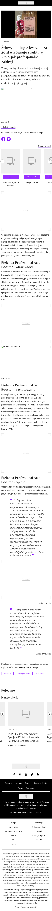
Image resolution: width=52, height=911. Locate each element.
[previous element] (2, 169)
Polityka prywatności (39, 783)
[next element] (50, 169)
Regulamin (9, 783)
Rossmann (40, 674)
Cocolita (38, 840)
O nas (27, 783)
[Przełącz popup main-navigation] (3, 3)
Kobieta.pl (39, 822)
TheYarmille (45, 603)
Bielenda (7, 674)
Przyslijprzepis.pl (38, 835)
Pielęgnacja (12, 729)
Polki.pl (13, 835)
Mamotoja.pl (13, 827)
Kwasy (46, 418)
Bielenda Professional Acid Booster (16, 271)
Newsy (6, 42)
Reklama (19, 783)
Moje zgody (29, 788)
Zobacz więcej (44, 146)
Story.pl (13, 844)
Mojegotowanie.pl (38, 827)
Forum (20, 788)
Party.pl (39, 831)
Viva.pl (13, 840)
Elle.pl (13, 822)
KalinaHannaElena (43, 653)
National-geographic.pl (13, 831)
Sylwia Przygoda (8, 127)
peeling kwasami (23, 674)
